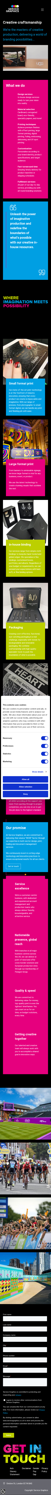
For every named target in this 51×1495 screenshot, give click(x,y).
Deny (25, 794)
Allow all (25, 779)
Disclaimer (26, 1468)
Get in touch (13, 866)
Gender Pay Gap (36, 1471)
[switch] (44, 746)
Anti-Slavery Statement (15, 1471)
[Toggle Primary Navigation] (42, 10)
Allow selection (25, 787)
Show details (37, 772)
